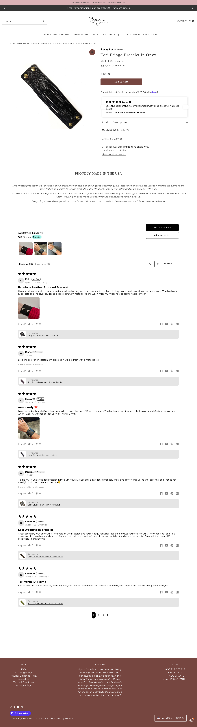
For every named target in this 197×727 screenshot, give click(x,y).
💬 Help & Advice (112, 139)
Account (181, 21)
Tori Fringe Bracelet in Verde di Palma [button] (45, 603)
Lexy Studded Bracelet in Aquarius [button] (44, 505)
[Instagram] (22, 708)
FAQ (23, 669)
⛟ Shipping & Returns (115, 130)
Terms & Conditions (23, 682)
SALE (95, 34)
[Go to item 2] (40, 248)
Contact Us (23, 679)
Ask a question (162, 235)
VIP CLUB (132, 34)
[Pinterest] (14, 708)
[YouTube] (18, 708)
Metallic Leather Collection (27, 43)
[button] (107, 49)
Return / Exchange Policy (23, 676)
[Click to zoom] (92, 52)
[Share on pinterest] (172, 324)
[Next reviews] (186, 107)
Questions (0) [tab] (42, 264)
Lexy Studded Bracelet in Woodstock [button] (45, 557)
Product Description (114, 122)
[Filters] (157, 264)
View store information (114, 154)
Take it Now (123, 8)
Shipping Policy (23, 672)
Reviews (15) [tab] (26, 264)
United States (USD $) (172, 718)
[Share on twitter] (166, 324)
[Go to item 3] (55, 248)
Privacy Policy (23, 685)
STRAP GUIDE (81, 34)
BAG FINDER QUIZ (113, 34)
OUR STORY (148, 34)
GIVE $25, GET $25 (175, 669)
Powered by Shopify (62, 718)
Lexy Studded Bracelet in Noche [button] (43, 335)
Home (12, 43)
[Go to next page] (108, 615)
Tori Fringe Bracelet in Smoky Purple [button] (45, 382)
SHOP (45, 34)
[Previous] (4, 8)
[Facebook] (11, 708)
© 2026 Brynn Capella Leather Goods (30, 718)
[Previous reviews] (103, 107)
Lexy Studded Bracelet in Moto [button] (42, 455)
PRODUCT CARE (175, 676)
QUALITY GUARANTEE (175, 679)
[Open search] (150, 264)
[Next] (192, 8)
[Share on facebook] (161, 324)
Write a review (162, 227)
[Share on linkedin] (177, 324)
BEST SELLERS (61, 34)
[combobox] (24, 21)
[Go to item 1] (26, 248)
